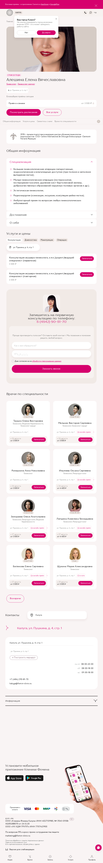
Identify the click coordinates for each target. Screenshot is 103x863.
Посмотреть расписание (23, 112)
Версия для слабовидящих (21, 849)
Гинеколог (11, 84)
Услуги (70, 860)
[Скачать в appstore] (14, 778)
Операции (62, 240)
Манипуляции (47, 240)
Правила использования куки (16, 842)
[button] (51, 162)
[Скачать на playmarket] (34, 778)
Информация (12, 700)
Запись (50, 860)
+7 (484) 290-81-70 (19, 679)
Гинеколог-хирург (26, 84)
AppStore (44, 4)
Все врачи (15, 598)
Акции (10, 860)
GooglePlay (54, 4)
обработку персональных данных (46, 361)
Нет (26, 32)
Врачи (29, 860)
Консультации (14, 240)
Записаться (87, 258)
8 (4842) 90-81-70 (51, 322)
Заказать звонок (51, 369)
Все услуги (52, 112)
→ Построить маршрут (24, 657)
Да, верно (46, 32)
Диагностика (31, 240)
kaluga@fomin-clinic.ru (21, 683)
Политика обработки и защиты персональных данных (24, 841)
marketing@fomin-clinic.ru (17, 835)
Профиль (91, 860)
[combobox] (23, 247)
